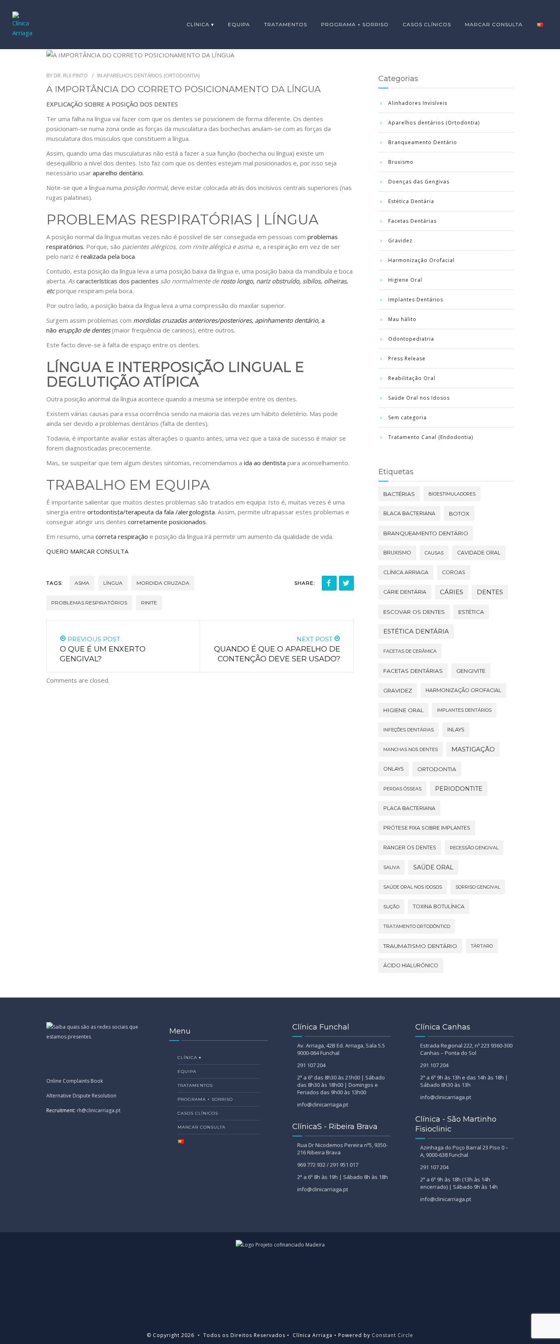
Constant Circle (391, 1335)
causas (434, 553)
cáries (451, 592)
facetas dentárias (413, 670)
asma (82, 583)
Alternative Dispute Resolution (81, 1095)
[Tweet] (346, 583)
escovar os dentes (414, 612)
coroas (453, 572)
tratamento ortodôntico (416, 926)
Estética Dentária (411, 201)
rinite (149, 603)
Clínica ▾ (200, 24)
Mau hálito (402, 319)
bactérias (399, 494)
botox (459, 513)
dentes (490, 592)
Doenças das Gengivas (418, 181)
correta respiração (122, 536)
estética (471, 612)
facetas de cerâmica (410, 651)
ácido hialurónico (410, 965)
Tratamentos (285, 24)
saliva (391, 867)
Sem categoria (407, 417)
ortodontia (436, 769)
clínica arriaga (405, 572)
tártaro (482, 946)
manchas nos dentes (410, 749)
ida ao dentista (265, 463)
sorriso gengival (477, 887)
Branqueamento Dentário (422, 142)
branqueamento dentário (425, 533)
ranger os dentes (409, 847)
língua (113, 583)
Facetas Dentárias (412, 220)
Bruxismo (401, 161)
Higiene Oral (405, 279)
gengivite (470, 670)
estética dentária (416, 631)
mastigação (473, 749)
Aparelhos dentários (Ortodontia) (151, 75)
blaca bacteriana (409, 513)
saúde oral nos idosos (412, 887)
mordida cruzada (163, 583)
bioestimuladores (452, 494)
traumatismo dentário (420, 946)
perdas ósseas (402, 789)
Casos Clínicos (427, 24)
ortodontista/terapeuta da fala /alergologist (149, 512)
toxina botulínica (438, 906)
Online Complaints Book (74, 1080)
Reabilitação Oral (411, 378)
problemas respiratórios (89, 603)
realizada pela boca (108, 256)
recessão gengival (474, 848)
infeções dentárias (408, 730)
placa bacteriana (409, 808)
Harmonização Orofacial (421, 260)
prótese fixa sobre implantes (426, 828)
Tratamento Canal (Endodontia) (430, 437)
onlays (393, 769)
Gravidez (400, 240)
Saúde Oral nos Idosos (419, 397)
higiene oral (403, 710)
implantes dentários (464, 710)
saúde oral (433, 867)
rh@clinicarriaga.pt (99, 1110)
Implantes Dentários (415, 299)
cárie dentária (404, 592)
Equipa (239, 24)
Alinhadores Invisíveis (417, 103)
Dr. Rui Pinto (71, 75)
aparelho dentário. (118, 173)
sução (391, 907)
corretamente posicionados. (167, 522)
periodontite (459, 788)
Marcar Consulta (494, 24)
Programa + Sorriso (355, 24)
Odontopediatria (411, 338)
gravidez (397, 690)
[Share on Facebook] (329, 583)
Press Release (407, 358)
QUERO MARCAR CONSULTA (88, 551)
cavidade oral (479, 553)
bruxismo (397, 553)
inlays (455, 729)
